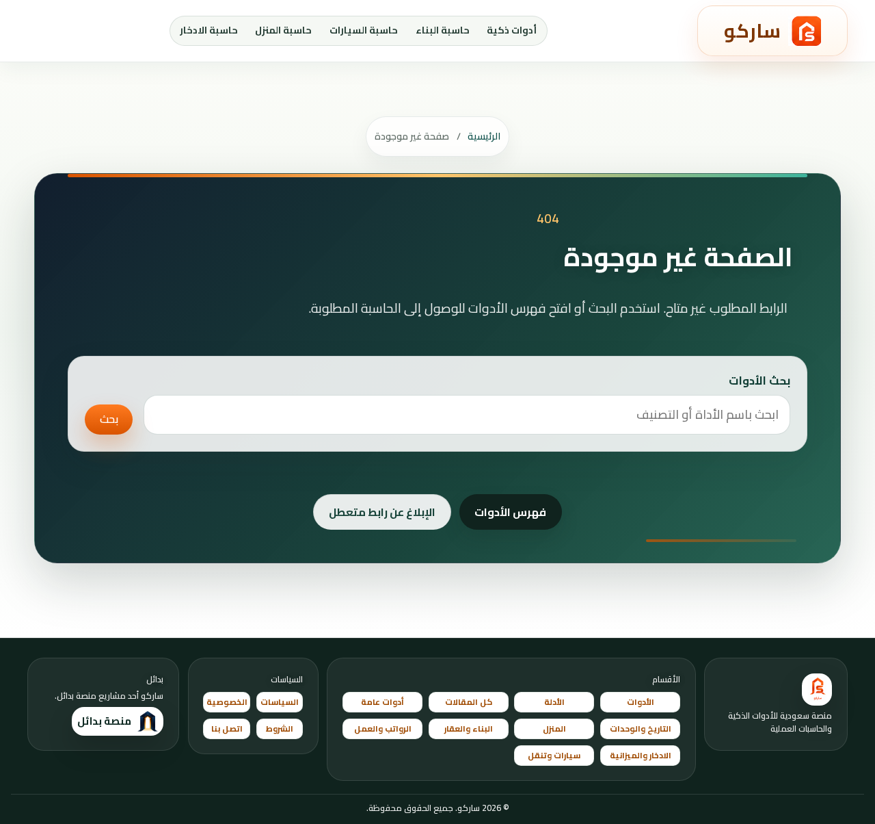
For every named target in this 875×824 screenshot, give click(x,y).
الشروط (279, 728)
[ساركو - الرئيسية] (817, 689)
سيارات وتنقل (554, 755)
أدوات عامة (382, 702)
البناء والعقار (468, 728)
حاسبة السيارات (363, 30)
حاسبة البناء (443, 30)
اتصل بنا (227, 728)
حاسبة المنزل (283, 30)
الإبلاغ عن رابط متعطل (382, 512)
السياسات (279, 702)
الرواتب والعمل (383, 728)
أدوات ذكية (512, 30)
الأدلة (554, 702)
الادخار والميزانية (640, 755)
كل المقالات (468, 702)
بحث (109, 419)
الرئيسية (484, 136)
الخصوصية (226, 702)
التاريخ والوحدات (640, 728)
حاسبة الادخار (209, 30)
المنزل (554, 728)
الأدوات (640, 702)
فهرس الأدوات (510, 512)
